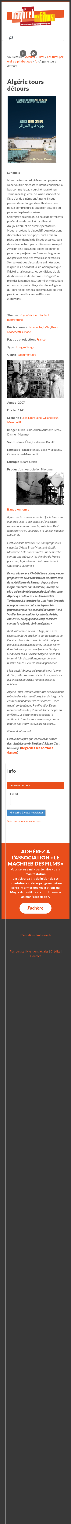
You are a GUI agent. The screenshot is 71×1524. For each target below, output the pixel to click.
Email (14, 794)
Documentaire (27, 354)
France (41, 339)
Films (40, 56)
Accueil (30, 56)
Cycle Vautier (29, 315)
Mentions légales (37, 951)
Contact (35, 956)
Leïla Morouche (31, 417)
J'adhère (35, 908)
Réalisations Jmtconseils (35, 935)
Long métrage (25, 347)
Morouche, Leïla (39, 327)
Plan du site (16, 951)
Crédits (55, 951)
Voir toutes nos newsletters (24, 821)
